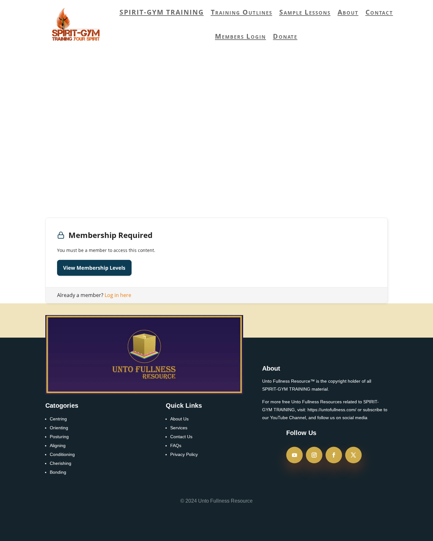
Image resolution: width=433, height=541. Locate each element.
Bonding (58, 472)
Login (72, 154)
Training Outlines (241, 12)
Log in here (118, 295)
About (348, 12)
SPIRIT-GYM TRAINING (162, 12)
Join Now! (330, 176)
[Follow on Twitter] (353, 455)
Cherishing (60, 463)
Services (178, 427)
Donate (285, 36)
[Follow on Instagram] (314, 455)
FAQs (175, 445)
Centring (58, 418)
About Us (179, 418)
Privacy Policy (184, 454)
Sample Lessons (305, 12)
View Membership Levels (94, 267)
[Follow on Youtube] (294, 455)
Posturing (59, 436)
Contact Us (181, 436)
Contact (379, 12)
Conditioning (62, 454)
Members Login (240, 36)
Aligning (58, 445)
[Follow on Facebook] (334, 455)
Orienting (59, 427)
